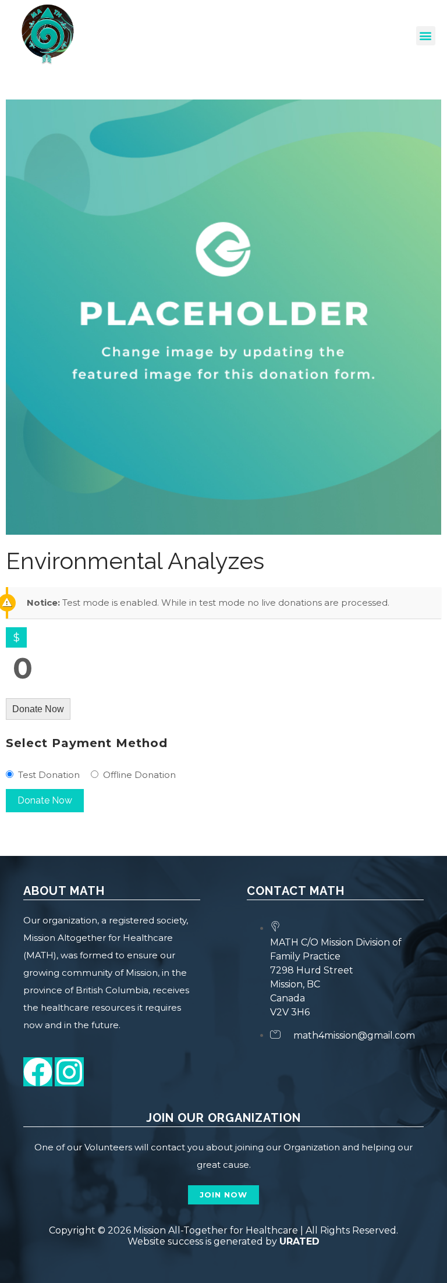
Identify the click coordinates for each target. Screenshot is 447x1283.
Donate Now (38, 709)
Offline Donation (139, 774)
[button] (425, 35)
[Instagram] (69, 1071)
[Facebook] (37, 1071)
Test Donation (49, 774)
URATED (299, 1241)
